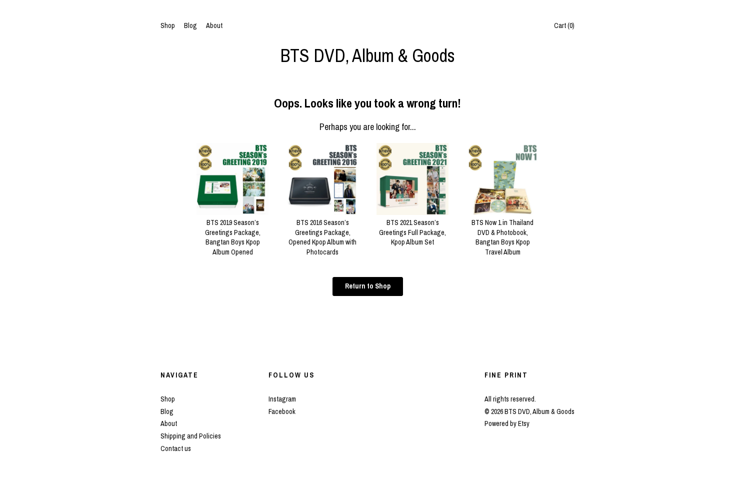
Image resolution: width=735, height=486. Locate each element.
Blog (190, 25)
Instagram (282, 399)
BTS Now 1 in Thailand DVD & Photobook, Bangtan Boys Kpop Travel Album (503, 237)
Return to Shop (367, 286)
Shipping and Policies (190, 436)
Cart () (564, 25)
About (214, 25)
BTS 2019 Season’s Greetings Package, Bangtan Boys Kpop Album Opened (232, 237)
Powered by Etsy (507, 423)
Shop (167, 25)
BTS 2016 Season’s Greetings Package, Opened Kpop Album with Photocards (322, 237)
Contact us (175, 448)
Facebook (282, 411)
